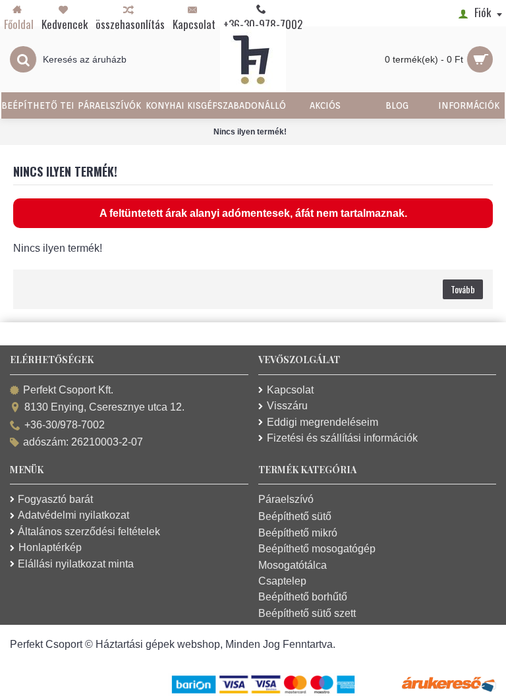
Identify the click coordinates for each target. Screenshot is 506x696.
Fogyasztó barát (55, 499)
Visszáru (287, 405)
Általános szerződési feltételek (89, 531)
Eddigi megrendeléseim (322, 422)
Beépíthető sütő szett (307, 613)
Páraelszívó (286, 499)
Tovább (463, 289)
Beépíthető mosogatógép (317, 548)
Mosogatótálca (292, 565)
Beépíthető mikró (297, 532)
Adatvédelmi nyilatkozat (73, 515)
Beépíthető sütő (294, 516)
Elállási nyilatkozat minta (76, 563)
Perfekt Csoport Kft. (68, 389)
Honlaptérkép (50, 547)
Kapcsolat (290, 389)
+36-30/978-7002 (64, 424)
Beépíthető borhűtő (302, 596)
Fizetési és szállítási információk (342, 438)
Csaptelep (282, 581)
